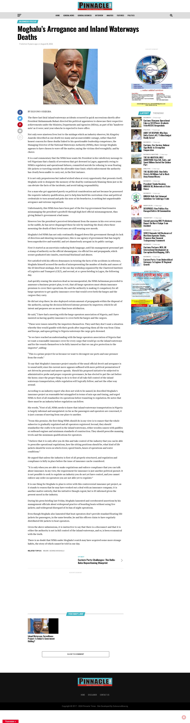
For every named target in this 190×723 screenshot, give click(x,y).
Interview (99, 15)
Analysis (110, 15)
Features (120, 15)
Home (58, 15)
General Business (85, 15)
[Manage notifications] (184, 717)
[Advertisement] (75, 592)
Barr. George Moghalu (54, 551)
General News (68, 15)
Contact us (104, 694)
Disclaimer (92, 694)
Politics (131, 15)
